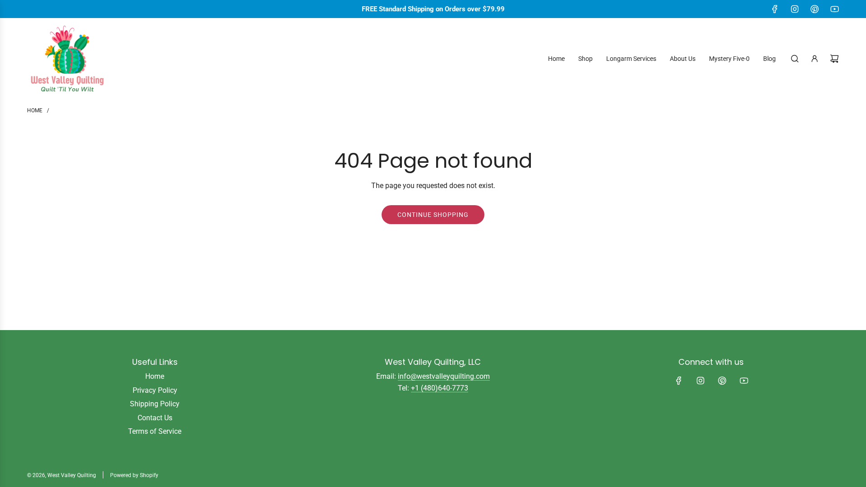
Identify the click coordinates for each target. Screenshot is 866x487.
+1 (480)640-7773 (439, 388)
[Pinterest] (815, 9)
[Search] (795, 59)
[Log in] (815, 59)
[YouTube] (834, 9)
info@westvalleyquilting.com (444, 376)
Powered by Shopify (134, 475)
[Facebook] (775, 9)
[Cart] (834, 59)
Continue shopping (433, 214)
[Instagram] (795, 9)
